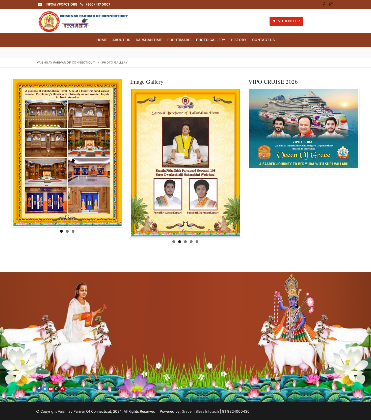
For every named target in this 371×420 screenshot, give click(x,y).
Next (129, 153)
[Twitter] (45, 389)
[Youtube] (51, 389)
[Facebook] (324, 5)
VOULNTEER (288, 21)
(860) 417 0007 (98, 4)
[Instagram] (331, 5)
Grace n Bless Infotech (200, 411)
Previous (5, 153)
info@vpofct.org (61, 4)
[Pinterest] (63, 389)
